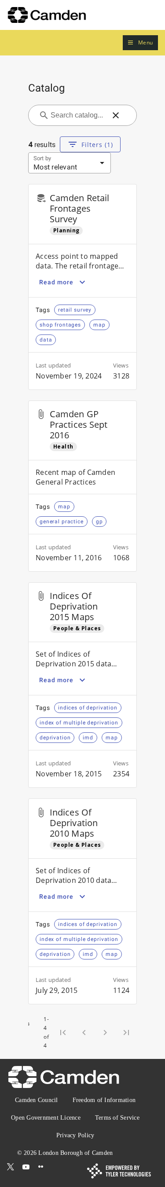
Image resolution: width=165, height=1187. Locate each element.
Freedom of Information (104, 1100)
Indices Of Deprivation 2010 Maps (74, 822)
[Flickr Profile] (40, 1167)
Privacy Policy (75, 1135)
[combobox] (77, 115)
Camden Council (36, 1100)
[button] (140, 43)
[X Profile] (10, 1167)
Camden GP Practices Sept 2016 (78, 424)
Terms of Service (117, 1117)
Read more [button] (56, 282)
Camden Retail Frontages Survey (79, 208)
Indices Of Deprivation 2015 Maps (74, 606)
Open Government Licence (46, 1117)
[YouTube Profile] (25, 1167)
